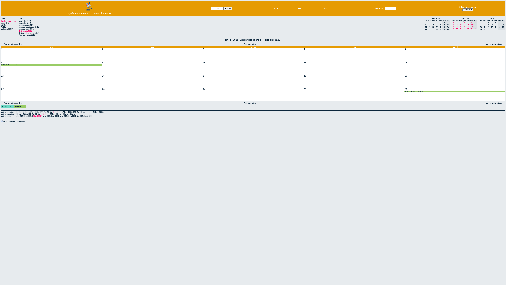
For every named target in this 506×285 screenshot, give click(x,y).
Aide (276, 8)
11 (426, 26)
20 (433, 27)
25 (426, 29)
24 (461, 28)
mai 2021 (64, 116)
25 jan (25, 114)
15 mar (73, 114)
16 (457, 26)
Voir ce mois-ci (250, 44)
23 (457, 28)
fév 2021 (37, 116)
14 (437, 26)
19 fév (76, 112)
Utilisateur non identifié (468, 7)
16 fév (57, 112)
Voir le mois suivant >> (495, 44)
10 (461, 24)
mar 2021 (47, 116)
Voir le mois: (6, 116)
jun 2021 (72, 116)
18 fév (70, 112)
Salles (298, 8)
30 (484, 29)
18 (426, 27)
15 (440, 26)
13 (433, 26)
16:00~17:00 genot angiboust (414, 91)
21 (437, 27)
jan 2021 (28, 116)
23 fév (101, 112)
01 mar (59, 114)
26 (429, 29)
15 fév (49, 112)
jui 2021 (80, 116)
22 (440, 27)
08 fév (37, 114)
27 (433, 29)
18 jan (18, 114)
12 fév (31, 112)
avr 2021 (55, 116)
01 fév (31, 114)
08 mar (66, 114)
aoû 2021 (88, 116)
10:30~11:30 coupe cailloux (10, 64)
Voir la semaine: (7, 114)
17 (461, 26)
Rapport (326, 8)
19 (429, 27)
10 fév (18, 112)
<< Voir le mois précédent (11, 44)
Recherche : (379, 8)
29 (440, 29)
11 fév (25, 112)
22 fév (95, 112)
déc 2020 (20, 116)
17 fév (64, 112)
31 (488, 29)
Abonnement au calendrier (14, 122)
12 (429, 26)
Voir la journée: (7, 112)
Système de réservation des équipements (89, 13)
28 (437, 29)
